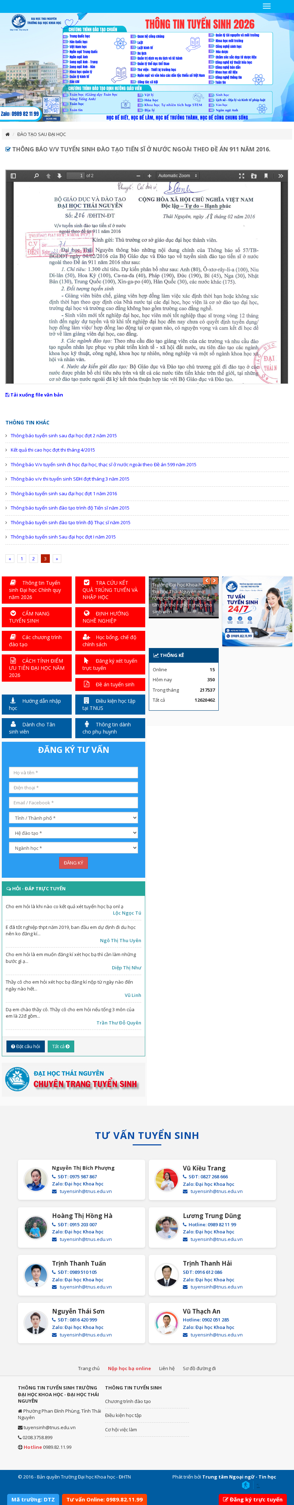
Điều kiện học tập (123, 1415)
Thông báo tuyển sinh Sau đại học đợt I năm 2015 (63, 537)
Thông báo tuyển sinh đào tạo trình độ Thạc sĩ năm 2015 (71, 522)
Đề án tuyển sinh (114, 684)
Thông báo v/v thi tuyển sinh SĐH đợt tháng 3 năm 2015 (70, 479)
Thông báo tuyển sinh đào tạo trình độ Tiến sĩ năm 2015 (70, 508)
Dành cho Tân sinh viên (32, 728)
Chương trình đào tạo (128, 1401)
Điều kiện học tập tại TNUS (109, 704)
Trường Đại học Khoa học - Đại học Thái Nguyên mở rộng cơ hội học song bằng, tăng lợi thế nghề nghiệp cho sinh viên (182, 597)
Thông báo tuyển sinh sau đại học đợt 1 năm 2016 (64, 493)
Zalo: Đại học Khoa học (78, 1183)
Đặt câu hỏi (27, 1046)
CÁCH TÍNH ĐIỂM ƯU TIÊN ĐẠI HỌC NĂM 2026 (37, 667)
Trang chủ (89, 1368)
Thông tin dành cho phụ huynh (106, 728)
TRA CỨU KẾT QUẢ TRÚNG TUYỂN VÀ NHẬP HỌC (110, 589)
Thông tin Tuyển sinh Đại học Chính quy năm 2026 (35, 589)
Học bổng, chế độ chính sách (109, 641)
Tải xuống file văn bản (36, 394)
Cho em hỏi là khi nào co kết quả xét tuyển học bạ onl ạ (64, 906)
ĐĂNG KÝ (73, 862)
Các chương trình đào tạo (35, 641)
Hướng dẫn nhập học (35, 704)
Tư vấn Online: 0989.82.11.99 (104, 1499)
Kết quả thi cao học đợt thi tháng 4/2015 (53, 450)
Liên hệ (167, 1368)
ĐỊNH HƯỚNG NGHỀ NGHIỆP (105, 617)
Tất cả (59, 1046)
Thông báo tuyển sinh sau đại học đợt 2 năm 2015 (64, 435)
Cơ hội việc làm (121, 1429)
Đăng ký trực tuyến (256, 1499)
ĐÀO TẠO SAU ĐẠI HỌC (41, 134)
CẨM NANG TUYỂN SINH (29, 617)
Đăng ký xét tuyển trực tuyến (109, 664)
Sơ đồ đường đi (199, 1368)
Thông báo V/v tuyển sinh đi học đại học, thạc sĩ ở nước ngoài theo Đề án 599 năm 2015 (103, 464)
